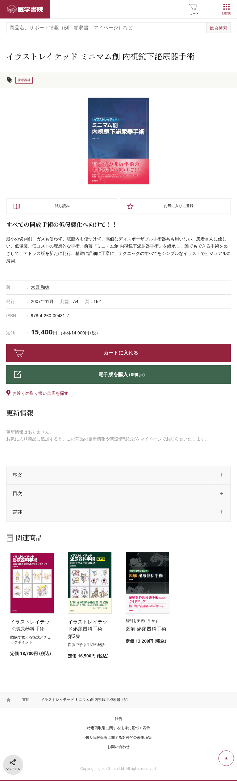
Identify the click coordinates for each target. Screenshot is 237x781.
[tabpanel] (118, 140)
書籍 (26, 699)
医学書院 (25, 9)
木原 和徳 (40, 287)
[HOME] (8, 700)
